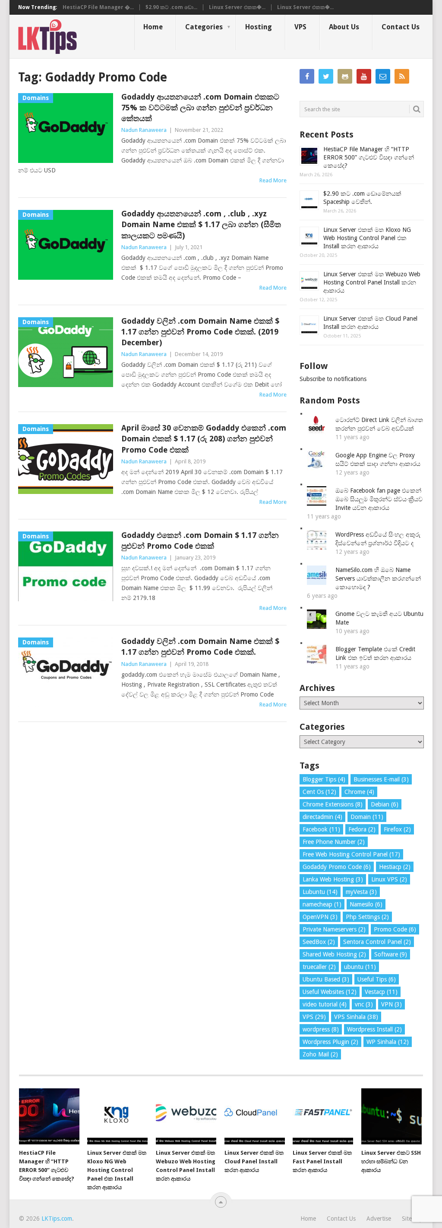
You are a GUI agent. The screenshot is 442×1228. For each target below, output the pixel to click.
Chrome (359, 791)
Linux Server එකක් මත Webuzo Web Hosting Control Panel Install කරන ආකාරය (371, 282)
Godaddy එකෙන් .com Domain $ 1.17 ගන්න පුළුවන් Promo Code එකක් (200, 540)
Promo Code (395, 929)
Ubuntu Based (326, 979)
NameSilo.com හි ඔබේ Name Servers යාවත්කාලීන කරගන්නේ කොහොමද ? (378, 578)
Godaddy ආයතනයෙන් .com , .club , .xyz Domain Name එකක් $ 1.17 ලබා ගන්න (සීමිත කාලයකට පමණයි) (201, 224)
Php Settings (367, 916)
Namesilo (366, 904)
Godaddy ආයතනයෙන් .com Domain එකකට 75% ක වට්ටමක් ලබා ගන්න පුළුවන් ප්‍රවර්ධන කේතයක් (200, 107)
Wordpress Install (374, 1029)
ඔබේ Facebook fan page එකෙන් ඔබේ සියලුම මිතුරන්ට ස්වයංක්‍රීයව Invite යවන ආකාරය (379, 499)
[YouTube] (364, 76)
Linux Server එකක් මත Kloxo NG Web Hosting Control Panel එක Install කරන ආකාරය (367, 238)
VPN (391, 1004)
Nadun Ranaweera (144, 130)
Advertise (378, 1218)
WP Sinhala (387, 1041)
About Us (344, 27)
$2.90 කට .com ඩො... (171, 7)
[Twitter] (326, 76)
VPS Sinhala (356, 1016)
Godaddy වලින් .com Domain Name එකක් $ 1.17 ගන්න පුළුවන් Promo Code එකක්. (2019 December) (200, 331)
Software (390, 954)
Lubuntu (320, 891)
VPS (300, 27)
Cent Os (319, 791)
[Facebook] (307, 76)
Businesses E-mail (381, 779)
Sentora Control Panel (377, 941)
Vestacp (381, 991)
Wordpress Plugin (330, 1041)
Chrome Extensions (333, 804)
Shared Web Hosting (334, 954)
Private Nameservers (334, 929)
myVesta (361, 891)
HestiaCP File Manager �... (98, 7)
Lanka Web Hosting (333, 879)
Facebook (321, 829)
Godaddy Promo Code (337, 866)
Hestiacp (394, 866)
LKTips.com (56, 1218)
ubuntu (360, 966)
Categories (204, 27)
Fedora (362, 829)
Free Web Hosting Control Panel (351, 854)
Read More (273, 180)
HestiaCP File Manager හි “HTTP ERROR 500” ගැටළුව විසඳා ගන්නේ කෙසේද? (368, 157)
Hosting (258, 27)
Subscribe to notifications (333, 378)
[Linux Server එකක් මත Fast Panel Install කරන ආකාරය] (323, 1116)
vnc (364, 1004)
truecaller (319, 966)
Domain (366, 816)
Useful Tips (376, 979)
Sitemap (412, 1218)
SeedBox (319, 941)
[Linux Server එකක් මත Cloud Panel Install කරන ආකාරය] (254, 1116)
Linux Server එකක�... (237, 7)
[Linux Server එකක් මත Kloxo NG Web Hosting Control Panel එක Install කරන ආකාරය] (117, 1116)
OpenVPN (320, 916)
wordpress (321, 1029)
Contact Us (401, 27)
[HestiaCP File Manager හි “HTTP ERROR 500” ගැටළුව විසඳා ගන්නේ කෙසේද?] (49, 1116)
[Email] (383, 76)
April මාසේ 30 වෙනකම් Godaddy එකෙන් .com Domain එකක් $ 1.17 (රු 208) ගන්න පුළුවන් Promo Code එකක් (203, 438)
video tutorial (325, 1004)
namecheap (322, 904)
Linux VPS (389, 879)
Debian (384, 804)
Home (153, 27)
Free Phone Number (334, 841)
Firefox (397, 829)
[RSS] (402, 76)
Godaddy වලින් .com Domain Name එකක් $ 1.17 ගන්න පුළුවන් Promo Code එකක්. (200, 646)
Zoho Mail (320, 1054)
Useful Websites (330, 991)
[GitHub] (345, 76)
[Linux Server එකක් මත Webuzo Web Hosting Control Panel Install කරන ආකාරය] (186, 1116)
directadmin (322, 816)
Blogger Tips (324, 779)
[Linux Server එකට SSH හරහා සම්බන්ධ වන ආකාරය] (391, 1116)
